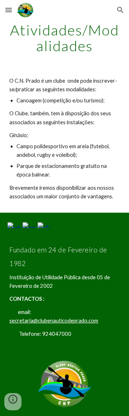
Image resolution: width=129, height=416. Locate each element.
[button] (8, 10)
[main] (64, 38)
